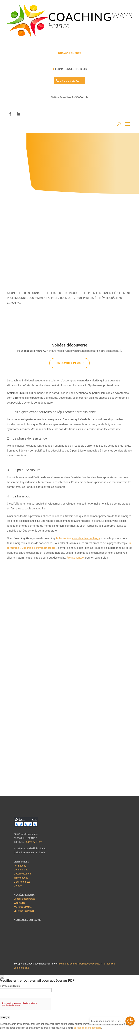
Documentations (22, 873)
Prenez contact (75, 557)
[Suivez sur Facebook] (10, 114)
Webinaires (19, 903)
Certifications (21, 869)
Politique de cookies (89, 963)
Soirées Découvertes (24, 898)
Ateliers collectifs (23, 907)
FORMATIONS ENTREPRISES (71, 69)
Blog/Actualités (22, 881)
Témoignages (21, 877)
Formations (20, 865)
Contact (18, 885)
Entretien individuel (24, 910)
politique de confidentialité (87, 1027)
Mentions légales (68, 963)
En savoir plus (68, 363)
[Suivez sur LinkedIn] (18, 114)
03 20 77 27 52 (69, 80)
